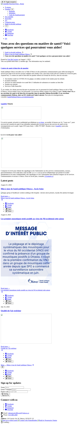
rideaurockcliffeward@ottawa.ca (18, 413)
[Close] (2, 367)
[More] (12, 9)
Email (6, 389)
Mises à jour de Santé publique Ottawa (17, 54)
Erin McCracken (13, 59)
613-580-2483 (12, 415)
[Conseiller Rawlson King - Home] (12, 4)
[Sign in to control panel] (9, 420)
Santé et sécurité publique (13, 52)
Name (3, 387)
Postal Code (5, 391)
